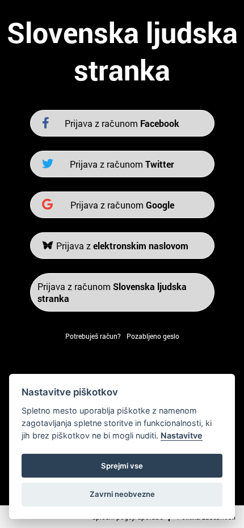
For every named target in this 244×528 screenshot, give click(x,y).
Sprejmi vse (122, 465)
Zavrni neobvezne (122, 494)
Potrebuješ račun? (93, 335)
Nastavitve (182, 435)
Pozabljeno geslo (153, 335)
